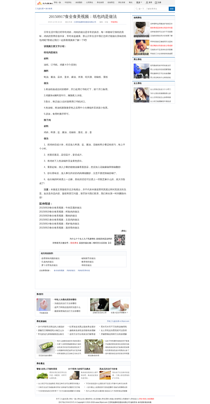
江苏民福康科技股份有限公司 (85, 22)
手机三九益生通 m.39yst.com (118, 321)
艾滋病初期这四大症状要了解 (161, 36)
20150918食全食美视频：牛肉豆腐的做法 (60, 207)
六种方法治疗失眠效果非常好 (49, 387)
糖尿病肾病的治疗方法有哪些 (67, 311)
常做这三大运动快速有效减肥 (161, 54)
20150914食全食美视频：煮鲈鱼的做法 (59, 223)
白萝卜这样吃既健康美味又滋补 (69, 344)
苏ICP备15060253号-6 (67, 402)
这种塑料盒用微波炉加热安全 (161, 24)
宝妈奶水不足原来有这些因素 (161, 50)
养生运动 (80, 399)
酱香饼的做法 (87, 262)
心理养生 (89, 2)
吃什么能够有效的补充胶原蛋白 (69, 341)
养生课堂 (105, 399)
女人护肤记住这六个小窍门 (160, 89)
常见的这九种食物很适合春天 (51, 334)
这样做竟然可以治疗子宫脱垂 (161, 32)
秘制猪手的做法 (88, 258)
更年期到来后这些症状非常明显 (117, 354)
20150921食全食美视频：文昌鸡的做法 (59, 219)
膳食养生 (89, 399)
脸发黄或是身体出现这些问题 (161, 28)
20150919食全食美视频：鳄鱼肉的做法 (59, 211)
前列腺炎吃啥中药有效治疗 (160, 65)
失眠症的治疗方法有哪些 (65, 303)
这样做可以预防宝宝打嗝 (70, 387)
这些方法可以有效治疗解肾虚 (82, 334)
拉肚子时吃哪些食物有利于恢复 (117, 341)
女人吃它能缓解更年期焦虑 (160, 101)
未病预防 (78, 2)
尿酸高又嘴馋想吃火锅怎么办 (51, 330)
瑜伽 (111, 399)
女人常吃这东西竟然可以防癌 (114, 330)
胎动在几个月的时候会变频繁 (116, 391)
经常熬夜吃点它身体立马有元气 (69, 354)
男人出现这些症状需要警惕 (160, 69)
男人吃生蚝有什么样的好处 (160, 77)
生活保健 (97, 399)
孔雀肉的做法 (47, 262)
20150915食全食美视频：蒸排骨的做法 (59, 227)
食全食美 (48, 9)
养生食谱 (100, 2)
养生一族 (57, 2)
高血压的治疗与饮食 (108, 369)
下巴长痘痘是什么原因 (94, 384)
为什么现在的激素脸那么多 (160, 93)
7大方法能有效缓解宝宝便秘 (69, 391)
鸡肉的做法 (79, 32)
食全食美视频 (59, 270)
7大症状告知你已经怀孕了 (48, 391)
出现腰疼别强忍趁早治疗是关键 (69, 350)
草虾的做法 (86, 265)
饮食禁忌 (111, 2)
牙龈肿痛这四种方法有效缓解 (114, 334)
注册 (159, 2)
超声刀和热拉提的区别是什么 (67, 307)
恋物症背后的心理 (99, 313)
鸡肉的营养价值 (52, 36)
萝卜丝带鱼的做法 (49, 265)
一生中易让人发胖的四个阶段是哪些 (99, 387)
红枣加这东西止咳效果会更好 (82, 327)
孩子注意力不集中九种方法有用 (115, 384)
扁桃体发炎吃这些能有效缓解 (82, 330)
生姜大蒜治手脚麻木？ (119, 313)
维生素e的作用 (93, 356)
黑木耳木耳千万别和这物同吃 (114, 327)
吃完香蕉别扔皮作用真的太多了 (117, 350)
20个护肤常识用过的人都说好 (51, 327)
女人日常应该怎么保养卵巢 (160, 97)
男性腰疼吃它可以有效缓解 (160, 73)
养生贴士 (134, 399)
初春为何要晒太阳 (120, 387)
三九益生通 (39, 9)
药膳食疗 (126, 399)
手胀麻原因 (43, 313)
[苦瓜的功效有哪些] (45, 353)
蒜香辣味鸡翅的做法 (50, 258)
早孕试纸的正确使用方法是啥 (161, 42)
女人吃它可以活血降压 (46, 384)
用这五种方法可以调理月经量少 (68, 384)
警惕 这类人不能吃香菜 (47, 369)
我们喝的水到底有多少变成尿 (161, 46)
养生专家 (121, 2)
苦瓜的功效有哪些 (45, 356)
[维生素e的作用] (94, 353)
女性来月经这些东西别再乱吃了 (69, 347)
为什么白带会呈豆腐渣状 (95, 391)
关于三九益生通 (62, 399)
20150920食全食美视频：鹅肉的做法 (58, 215)
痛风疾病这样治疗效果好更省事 (117, 347)
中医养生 (68, 2)
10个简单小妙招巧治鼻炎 (79, 369)
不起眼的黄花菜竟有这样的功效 (117, 344)
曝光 (130, 2)
